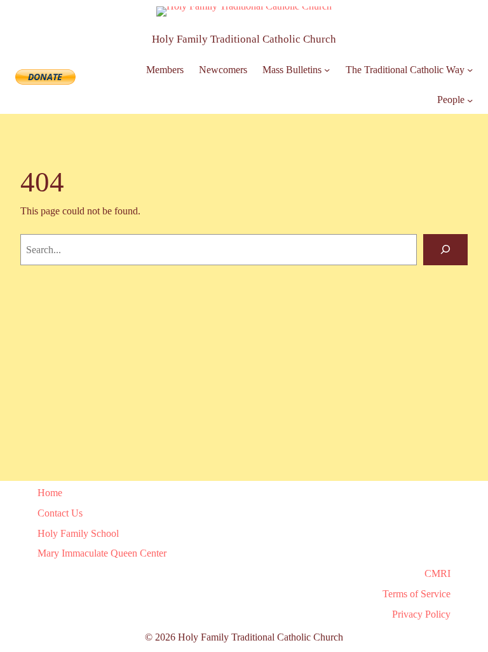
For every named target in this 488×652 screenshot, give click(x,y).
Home (49, 492)
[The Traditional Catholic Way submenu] (470, 70)
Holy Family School (78, 533)
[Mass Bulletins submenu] (327, 70)
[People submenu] (470, 100)
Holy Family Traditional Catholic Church (244, 39)
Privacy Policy (421, 614)
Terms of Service (417, 593)
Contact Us (60, 513)
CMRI (437, 573)
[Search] (445, 249)
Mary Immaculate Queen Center (101, 553)
